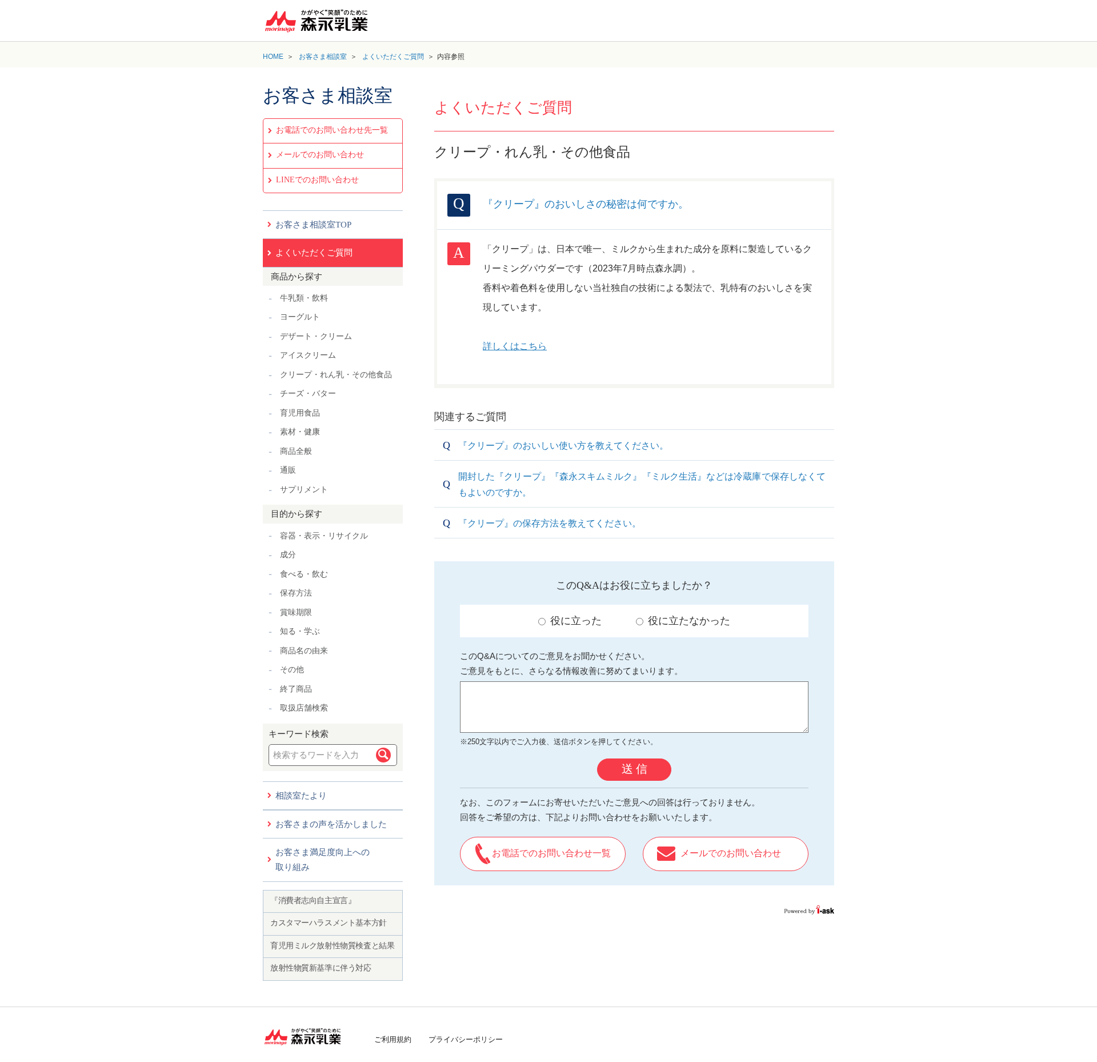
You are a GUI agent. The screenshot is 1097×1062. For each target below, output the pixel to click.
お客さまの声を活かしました (331, 824)
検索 (383, 755)
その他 (292, 669)
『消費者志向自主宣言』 (312, 900)
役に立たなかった (689, 621)
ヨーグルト (300, 317)
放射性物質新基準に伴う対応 (320, 968)
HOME (273, 57)
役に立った (576, 621)
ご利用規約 (392, 1039)
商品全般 (296, 451)
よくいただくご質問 (393, 57)
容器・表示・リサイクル (324, 536)
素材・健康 (300, 432)
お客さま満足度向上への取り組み (322, 860)
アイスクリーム (308, 355)
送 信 (634, 768)
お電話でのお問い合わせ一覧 (551, 853)
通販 (288, 470)
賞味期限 (296, 612)
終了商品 (296, 689)
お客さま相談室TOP (313, 224)
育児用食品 (300, 413)
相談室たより (301, 795)
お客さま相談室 (323, 57)
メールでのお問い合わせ (320, 154)
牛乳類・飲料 (304, 298)
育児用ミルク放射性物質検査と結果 (332, 945)
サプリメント (304, 489)
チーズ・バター (308, 393)
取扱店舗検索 (304, 708)
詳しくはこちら (515, 346)
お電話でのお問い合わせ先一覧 (332, 130)
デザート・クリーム (316, 336)
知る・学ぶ (300, 631)
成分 (288, 554)
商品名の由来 (304, 650)
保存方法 (296, 593)
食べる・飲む (304, 574)
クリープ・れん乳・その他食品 (336, 374)
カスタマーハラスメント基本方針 (328, 923)
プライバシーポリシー (466, 1039)
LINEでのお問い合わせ (317, 179)
